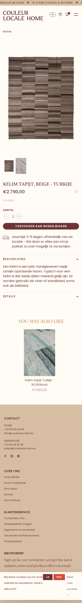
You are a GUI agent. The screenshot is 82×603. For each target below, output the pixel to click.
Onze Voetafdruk (15, 483)
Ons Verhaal (12, 500)
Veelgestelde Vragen (18, 524)
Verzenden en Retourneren (21, 535)
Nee (59, 577)
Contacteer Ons (14, 518)
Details (9, 296)
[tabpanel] (41, 98)
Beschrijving (14, 259)
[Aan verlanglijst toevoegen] (76, 192)
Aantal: (8, 210)
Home (7, 32)
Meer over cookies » (72, 586)
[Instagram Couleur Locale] (12, 456)
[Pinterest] (18, 456)
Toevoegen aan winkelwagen (41, 226)
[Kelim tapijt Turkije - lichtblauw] (39, 352)
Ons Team (10, 488)
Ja (48, 577)
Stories (8, 494)
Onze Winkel (12, 477)
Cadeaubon (60, 14)
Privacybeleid (13, 541)
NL (52, 14)
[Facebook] (5, 456)
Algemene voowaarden (19, 529)
